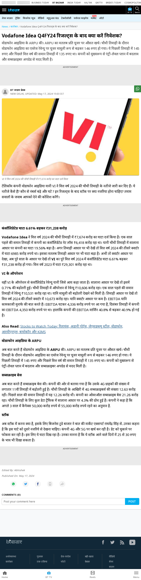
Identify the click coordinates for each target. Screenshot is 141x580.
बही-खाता (89, 556)
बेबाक (87, 561)
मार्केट (93, 18)
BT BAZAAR (58, 2)
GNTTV (98, 2)
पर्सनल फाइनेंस (81, 18)
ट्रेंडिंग (17, 18)
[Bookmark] (50, 485)
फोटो (63, 561)
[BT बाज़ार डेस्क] (5, 91)
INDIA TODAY (74, 2)
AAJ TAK (88, 2)
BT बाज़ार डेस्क (17, 90)
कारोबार (9, 561)
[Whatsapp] (13, 485)
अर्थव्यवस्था (11, 556)
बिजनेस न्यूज (29, 18)
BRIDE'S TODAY (113, 2)
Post (132, 501)
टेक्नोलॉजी (66, 18)
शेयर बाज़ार (7, 18)
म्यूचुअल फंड (53, 18)
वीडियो (41, 18)
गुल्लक (40, 556)
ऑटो (101, 18)
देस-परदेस (65, 556)
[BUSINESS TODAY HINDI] (14, 10)
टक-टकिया (42, 561)
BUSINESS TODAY (40, 2)
